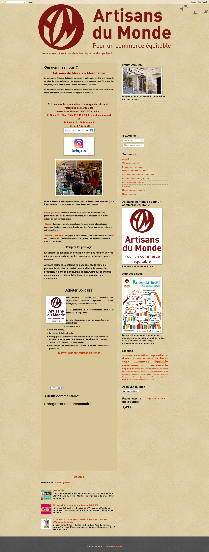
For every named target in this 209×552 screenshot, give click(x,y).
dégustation (128, 368)
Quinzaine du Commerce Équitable (154, 377)
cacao (125, 361)
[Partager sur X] (56, 388)
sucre (125, 379)
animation (137, 358)
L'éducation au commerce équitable (138, 175)
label (143, 374)
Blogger (118, 546)
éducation (164, 368)
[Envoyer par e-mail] (51, 388)
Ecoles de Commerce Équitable (147, 368)
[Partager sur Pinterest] (62, 388)
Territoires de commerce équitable (141, 379)
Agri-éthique (127, 355)
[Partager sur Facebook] (59, 388)
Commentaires (133, 145)
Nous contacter (129, 194)
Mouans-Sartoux (152, 374)
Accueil (79, 476)
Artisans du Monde (155, 358)
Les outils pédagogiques (133, 182)
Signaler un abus (156, 398)
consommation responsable (145, 365)
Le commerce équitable (132, 167)
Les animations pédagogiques (135, 178)
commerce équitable (151, 361)
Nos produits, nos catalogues (135, 171)
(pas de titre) (59, 491)
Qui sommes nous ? (131, 163)
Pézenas (136, 377)
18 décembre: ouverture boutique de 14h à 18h (75, 505)
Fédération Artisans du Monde (134, 371)
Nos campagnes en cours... (134, 190)
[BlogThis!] (54, 388)
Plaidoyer (126, 186)
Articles (130, 141)
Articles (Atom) (62, 483)
